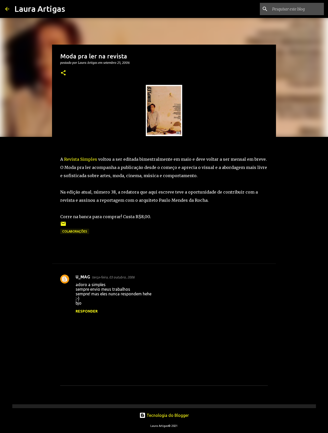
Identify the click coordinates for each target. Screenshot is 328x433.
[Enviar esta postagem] (63, 225)
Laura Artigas (39, 8)
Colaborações (74, 231)
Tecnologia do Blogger (167, 415)
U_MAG (83, 277)
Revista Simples (80, 159)
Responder (87, 311)
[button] (63, 73)
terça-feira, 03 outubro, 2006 (113, 277)
